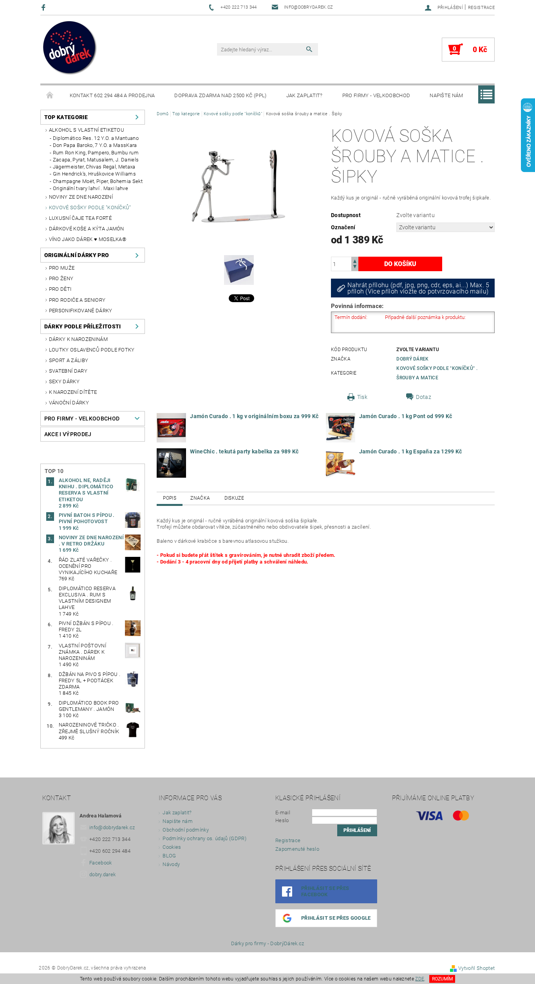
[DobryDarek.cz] (70, 48)
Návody (171, 864)
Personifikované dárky (80, 311)
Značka (200, 498)
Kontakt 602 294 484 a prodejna (112, 95)
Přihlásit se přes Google (336, 918)
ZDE (419, 979)
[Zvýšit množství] (354, 260)
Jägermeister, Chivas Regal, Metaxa (94, 167)
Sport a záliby (68, 360)
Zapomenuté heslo (297, 849)
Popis (169, 498)
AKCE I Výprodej (68, 434)
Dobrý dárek (412, 359)
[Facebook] (44, 7)
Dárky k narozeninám (78, 339)
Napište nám (446, 95)
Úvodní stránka (50, 95)
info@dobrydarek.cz (112, 827)
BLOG (169, 856)
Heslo (282, 820)
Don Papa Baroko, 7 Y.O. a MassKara (95, 145)
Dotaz (423, 397)
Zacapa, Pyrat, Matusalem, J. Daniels (96, 160)
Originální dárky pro (76, 255)
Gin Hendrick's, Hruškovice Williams (94, 174)
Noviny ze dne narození (81, 197)
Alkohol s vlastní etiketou (86, 130)
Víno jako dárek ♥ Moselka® (87, 239)
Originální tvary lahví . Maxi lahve (90, 188)
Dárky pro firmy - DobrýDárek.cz (267, 943)
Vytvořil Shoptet (476, 968)
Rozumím (442, 979)
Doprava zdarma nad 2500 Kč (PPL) (220, 95)
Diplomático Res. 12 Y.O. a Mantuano (96, 138)
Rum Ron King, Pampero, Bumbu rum (96, 153)
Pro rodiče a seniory (77, 300)
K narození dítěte (73, 392)
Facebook (100, 863)
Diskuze (234, 498)
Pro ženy (61, 278)
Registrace (481, 7)
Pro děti (60, 289)
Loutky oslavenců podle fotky (92, 350)
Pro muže (62, 268)
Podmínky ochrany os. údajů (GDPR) (204, 838)
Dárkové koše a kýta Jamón (86, 229)
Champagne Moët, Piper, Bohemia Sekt (98, 181)
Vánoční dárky (69, 403)
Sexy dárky (64, 381)
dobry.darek (102, 874)
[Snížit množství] (354, 267)
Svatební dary (68, 371)
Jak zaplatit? (304, 95)
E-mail (282, 812)
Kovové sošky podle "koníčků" (90, 207)
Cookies (172, 847)
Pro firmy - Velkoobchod (376, 95)
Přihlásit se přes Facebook (325, 891)
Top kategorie (66, 117)
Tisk (362, 397)
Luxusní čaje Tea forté (80, 218)
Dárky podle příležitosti (82, 326)
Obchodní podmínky (185, 830)
